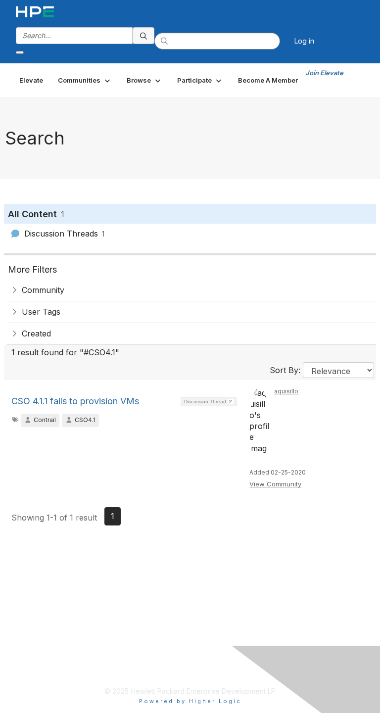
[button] (84, 80)
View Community (275, 484)
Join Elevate (324, 73)
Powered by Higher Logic (190, 701)
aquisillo (286, 391)
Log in (304, 41)
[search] (143, 35)
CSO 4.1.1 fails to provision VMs (75, 401)
